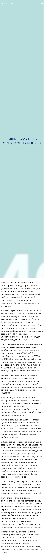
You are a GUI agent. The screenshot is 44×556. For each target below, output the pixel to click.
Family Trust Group (7, 3)
